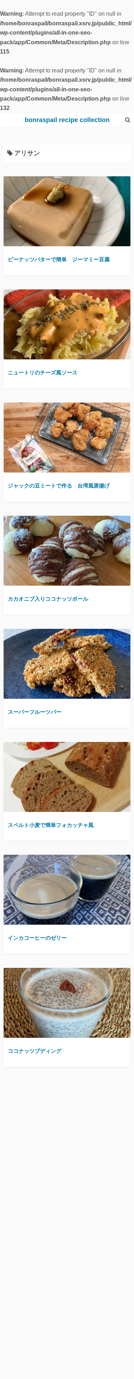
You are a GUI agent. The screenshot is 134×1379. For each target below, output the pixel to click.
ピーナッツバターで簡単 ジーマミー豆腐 (59, 259)
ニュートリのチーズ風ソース (43, 372)
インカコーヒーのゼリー (37, 938)
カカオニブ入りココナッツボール (48, 599)
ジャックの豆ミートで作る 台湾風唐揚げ (59, 486)
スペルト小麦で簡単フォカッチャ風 (51, 825)
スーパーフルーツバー (34, 712)
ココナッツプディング (34, 1051)
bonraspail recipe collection (67, 119)
